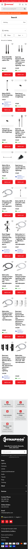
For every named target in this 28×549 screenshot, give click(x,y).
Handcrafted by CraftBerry (8, 537)
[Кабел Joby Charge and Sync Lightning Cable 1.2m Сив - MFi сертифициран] (20, 347)
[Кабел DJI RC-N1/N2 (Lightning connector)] (7, 85)
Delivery (3, 546)
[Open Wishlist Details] (20, 4)
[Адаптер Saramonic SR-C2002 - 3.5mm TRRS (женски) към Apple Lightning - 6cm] (20, 49)
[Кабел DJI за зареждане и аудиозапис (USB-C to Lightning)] (7, 157)
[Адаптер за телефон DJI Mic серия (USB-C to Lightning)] (20, 157)
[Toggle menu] (2, 4)
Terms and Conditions (7, 541)
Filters (9, 35)
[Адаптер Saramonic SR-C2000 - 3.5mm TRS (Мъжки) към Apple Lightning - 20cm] (20, 121)
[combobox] (14, 9)
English (18, 517)
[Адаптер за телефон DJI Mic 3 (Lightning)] (20, 85)
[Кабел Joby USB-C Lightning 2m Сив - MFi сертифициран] (7, 193)
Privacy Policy (5, 544)
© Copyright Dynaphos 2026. (9, 535)
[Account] (22, 4)
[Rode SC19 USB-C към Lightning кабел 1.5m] (7, 49)
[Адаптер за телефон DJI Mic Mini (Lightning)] (7, 121)
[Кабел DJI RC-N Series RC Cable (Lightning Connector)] (20, 193)
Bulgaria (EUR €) (8, 517)
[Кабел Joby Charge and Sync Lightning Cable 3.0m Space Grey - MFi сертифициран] (7, 303)
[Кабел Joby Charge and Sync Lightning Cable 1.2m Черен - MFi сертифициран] (7, 267)
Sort (19, 35)
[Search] (25, 9)
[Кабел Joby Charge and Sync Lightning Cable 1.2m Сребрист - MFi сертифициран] (20, 267)
